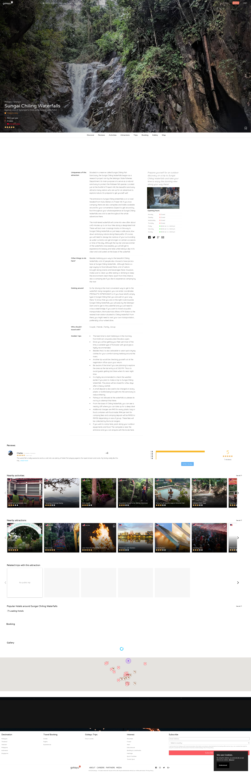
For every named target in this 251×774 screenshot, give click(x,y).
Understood (223, 765)
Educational (131, 747)
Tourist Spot (131, 759)
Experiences (47, 744)
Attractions (125, 135)
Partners (110, 767)
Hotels (45, 739)
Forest (129, 741)
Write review (187, 464)
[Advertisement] (125, 153)
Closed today (14, 124)
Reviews (101, 135)
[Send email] (163, 239)
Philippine (4, 747)
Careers (100, 767)
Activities (112, 135)
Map (164, 135)
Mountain (130, 739)
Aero (128, 744)
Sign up (235, 3)
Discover (90, 135)
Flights (45, 741)
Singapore (4, 753)
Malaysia (8, 102)
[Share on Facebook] (149, 239)
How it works (89, 739)
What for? (231, 760)
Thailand (4, 741)
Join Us (120, 718)
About (92, 767)
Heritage (130, 753)
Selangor (17, 102)
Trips (136, 135)
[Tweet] (154, 239)
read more (24, 461)
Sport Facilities (131, 756)
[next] (238, 493)
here (205, 747)
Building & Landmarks (134, 750)
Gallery (155, 135)
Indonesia (4, 750)
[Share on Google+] (158, 239)
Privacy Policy (209, 747)
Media (119, 767)
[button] (134, 672)
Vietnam (4, 744)
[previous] (5, 493)
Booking (145, 135)
